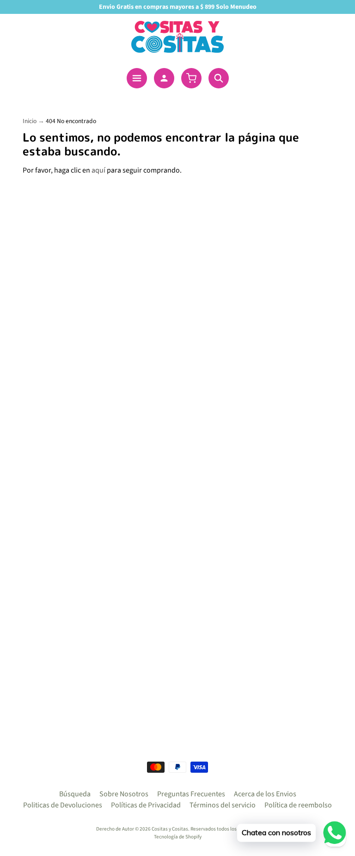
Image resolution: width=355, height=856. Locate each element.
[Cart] (191, 78)
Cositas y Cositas (170, 828)
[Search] (218, 78)
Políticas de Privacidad (146, 805)
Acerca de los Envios (265, 794)
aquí (98, 170)
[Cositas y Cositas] (177, 37)
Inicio (30, 121)
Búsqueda (75, 794)
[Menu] (137, 78)
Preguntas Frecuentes (191, 794)
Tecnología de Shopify (178, 836)
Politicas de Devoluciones (62, 805)
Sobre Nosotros (123, 794)
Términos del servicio (223, 805)
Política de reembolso (298, 805)
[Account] (164, 78)
